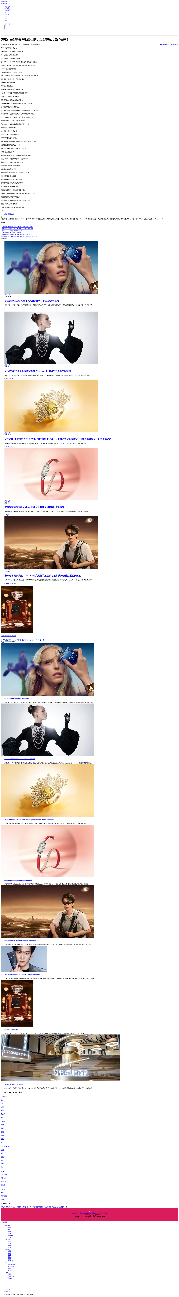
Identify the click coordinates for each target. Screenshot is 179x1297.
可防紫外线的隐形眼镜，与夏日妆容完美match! (17, 227)
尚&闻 (3, 1199)
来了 (5, 214)
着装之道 (4, 1181)
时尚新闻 (23, 1207)
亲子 (2, 1142)
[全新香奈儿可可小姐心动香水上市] (17, 1026)
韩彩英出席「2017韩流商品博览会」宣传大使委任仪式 (19, 236)
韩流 (176, 44)
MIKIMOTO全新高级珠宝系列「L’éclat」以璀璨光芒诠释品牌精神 (19, 759)
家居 (2, 1150)
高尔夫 (3, 1114)
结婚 (2, 1139)
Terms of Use (103, 1213)
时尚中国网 (164, 44)
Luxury (4, 1096)
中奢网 (17, 1207)
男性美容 (4, 1178)
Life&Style (7, 9)
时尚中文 (64, 1207)
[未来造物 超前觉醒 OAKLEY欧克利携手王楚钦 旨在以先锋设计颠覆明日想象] (47, 937)
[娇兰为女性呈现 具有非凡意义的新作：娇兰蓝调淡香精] (47, 695)
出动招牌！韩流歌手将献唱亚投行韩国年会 (16, 234)
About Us (75, 1213)
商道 (2, 1167)
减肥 (2, 1128)
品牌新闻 (4, 1196)
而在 (9, 214)
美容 (2, 1125)
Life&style (7, 1249)
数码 (2, 1164)
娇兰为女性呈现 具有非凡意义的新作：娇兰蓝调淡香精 (16, 698)
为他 (12, 214)
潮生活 (28, 1207)
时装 (2, 1135)
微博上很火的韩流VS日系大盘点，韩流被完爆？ (17, 229)
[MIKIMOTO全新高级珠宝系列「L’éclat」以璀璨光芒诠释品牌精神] (47, 755)
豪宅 (2, 1100)
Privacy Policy (92, 1213)
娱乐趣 (10, 1261)
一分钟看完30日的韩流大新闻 (11, 233)
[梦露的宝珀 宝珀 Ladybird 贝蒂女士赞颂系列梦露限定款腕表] (47, 876)
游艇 (2, 1107)
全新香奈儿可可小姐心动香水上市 (12, 1029)
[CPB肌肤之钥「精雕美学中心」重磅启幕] (60, 1081)
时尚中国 (4, 1)
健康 (2, 1157)
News (3, 1189)
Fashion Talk (57, 1207)
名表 (2, 1110)
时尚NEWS (8, 16)
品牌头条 (11, 1276)
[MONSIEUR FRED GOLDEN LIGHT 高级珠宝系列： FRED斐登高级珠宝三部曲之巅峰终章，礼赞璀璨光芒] (47, 816)
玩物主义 (4, 1185)
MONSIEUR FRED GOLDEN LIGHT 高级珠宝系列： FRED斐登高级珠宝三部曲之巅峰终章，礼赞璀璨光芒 (29, 819)
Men (2, 1171)
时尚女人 (7, 11)
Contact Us (83, 1213)
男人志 (6, 12)
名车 (2, 1117)
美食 (2, 1153)
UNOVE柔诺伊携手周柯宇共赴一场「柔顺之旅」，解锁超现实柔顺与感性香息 (22, 974)
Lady (3, 1121)
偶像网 (8, 1207)
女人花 (171, 44)
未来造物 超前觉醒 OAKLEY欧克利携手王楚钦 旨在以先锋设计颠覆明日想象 (22, 940)
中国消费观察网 (36, 1207)
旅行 (2, 1160)
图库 (5, 20)
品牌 (5, 18)
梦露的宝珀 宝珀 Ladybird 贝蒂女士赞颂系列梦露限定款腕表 (18, 880)
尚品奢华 (7, 7)
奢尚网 (3, 1207)
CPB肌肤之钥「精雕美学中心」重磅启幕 (13, 1084)
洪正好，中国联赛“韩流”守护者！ (13, 231)
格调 (2, 1132)
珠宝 (2, 1103)
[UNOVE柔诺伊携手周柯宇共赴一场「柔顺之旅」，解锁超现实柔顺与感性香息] (24, 971)
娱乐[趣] (7, 14)
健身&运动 (4, 1174)
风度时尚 (50, 1207)
